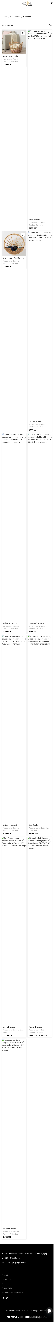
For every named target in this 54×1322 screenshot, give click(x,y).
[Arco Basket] (40, 124)
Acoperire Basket (11, 56)
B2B (3, 1284)
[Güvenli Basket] (14, 729)
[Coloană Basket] (40, 527)
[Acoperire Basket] (14, 42)
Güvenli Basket (10, 825)
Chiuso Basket (35, 421)
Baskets (16, 59)
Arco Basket (34, 219)
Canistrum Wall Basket (13, 258)
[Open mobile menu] (3, 3)
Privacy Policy (7, 1288)
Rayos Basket (9, 1228)
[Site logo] (27, 3)
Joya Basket (9, 1027)
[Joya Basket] (14, 931)
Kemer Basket (35, 1027)
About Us (5, 1275)
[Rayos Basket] (14, 1133)
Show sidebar (7, 25)
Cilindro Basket (10, 623)
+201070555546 (12, 1258)
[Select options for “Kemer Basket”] (48, 840)
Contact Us (6, 1279)
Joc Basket (34, 825)
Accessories (15, 16)
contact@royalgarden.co (15, 1262)
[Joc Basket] (40, 729)
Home (4, 16)
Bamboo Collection (10, 62)
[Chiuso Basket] (40, 325)
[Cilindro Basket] (14, 527)
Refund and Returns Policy (12, 1292)
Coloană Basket (36, 623)
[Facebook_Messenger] (49, 1310)
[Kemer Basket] (40, 931)
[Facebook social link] (3, 1298)
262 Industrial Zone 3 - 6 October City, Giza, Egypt (26, 1253)
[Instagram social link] (6, 1298)
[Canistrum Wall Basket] (14, 243)
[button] (23, 33)
